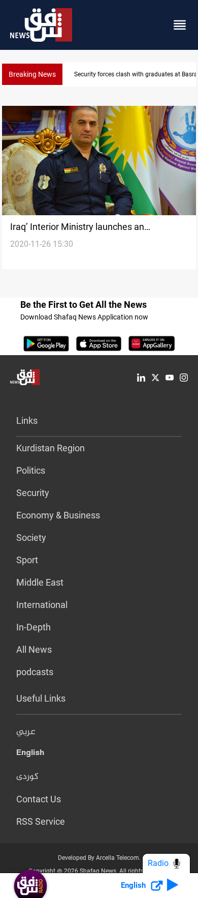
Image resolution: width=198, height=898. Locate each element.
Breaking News (32, 74)
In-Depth (33, 627)
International (42, 604)
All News (34, 649)
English (30, 754)
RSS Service (40, 821)
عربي (26, 732)
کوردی (27, 777)
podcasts (34, 672)
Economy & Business (58, 515)
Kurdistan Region (50, 448)
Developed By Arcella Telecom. (99, 857)
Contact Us (38, 799)
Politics (30, 470)
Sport (27, 560)
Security (32, 492)
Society (31, 537)
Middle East (39, 582)
